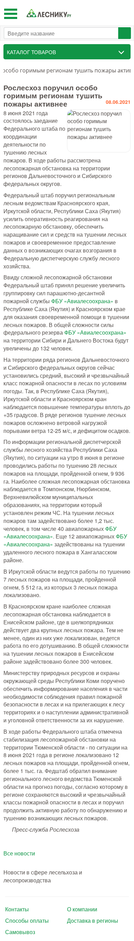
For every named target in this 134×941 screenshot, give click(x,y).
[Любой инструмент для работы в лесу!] (48, 13)
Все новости (19, 853)
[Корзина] (123, 13)
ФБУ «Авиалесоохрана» (82, 301)
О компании (82, 909)
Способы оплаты (27, 920)
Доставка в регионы (92, 920)
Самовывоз (20, 932)
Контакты (17, 909)
